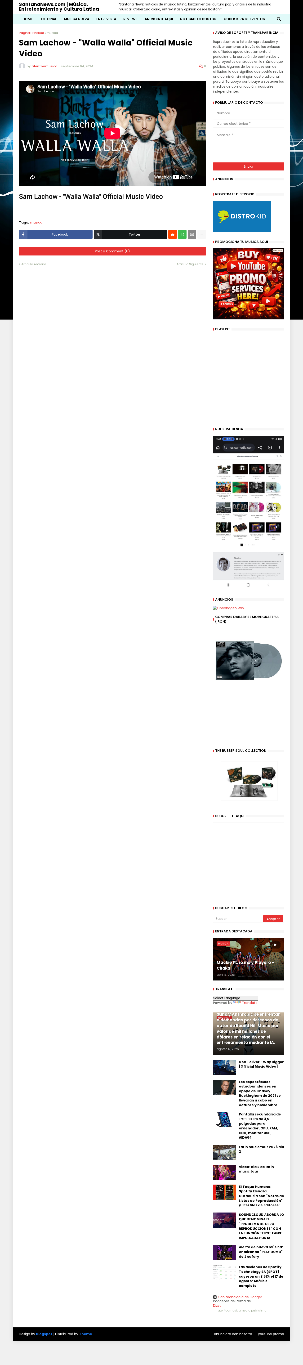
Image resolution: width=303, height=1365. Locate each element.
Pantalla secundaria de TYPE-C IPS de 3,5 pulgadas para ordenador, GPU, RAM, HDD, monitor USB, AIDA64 (260, 1126)
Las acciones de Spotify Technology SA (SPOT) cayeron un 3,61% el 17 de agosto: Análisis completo (261, 1276)
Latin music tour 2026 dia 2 (261, 1149)
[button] (279, 19)
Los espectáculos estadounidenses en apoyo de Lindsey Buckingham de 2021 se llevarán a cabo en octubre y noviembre (260, 1093)
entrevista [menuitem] (106, 19)
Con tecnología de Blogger (240, 1297)
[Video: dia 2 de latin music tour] (224, 1172)
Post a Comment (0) (112, 251)
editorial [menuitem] (48, 19)
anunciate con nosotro (233, 1334)
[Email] (192, 234)
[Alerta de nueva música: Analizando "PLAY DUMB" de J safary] (224, 1252)
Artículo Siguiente (190, 264)
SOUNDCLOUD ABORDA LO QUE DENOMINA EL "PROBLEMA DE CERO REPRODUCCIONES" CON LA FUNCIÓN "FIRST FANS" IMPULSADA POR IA (261, 1226)
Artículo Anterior (33, 264)
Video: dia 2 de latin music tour (256, 1169)
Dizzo (217, 1305)
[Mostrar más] (201, 234)
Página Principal (31, 33)
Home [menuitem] (27, 19)
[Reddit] (172, 234)
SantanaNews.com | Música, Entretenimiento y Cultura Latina (59, 6)
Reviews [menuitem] (130, 19)
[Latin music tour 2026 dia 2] (224, 1152)
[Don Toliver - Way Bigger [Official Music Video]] (224, 1067)
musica (52, 33)
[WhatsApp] (182, 234)
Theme (85, 1334)
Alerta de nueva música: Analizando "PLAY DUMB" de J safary (261, 1252)
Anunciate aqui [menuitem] (159, 19)
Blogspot (44, 1334)
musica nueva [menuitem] (76, 19)
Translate (250, 1002)
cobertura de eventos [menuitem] (244, 19)
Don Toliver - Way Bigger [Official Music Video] (261, 1064)
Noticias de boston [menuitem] (198, 19)
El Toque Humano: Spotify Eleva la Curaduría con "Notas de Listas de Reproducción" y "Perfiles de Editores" (261, 1196)
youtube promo (271, 1334)
